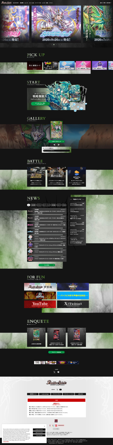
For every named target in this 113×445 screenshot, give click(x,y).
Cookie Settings (45, 394)
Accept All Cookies (39, 429)
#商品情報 (33, 205)
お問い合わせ (80, 394)
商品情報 (21, 2)
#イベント (39, 205)
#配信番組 (53, 205)
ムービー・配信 (45, 2)
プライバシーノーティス (68, 394)
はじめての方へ (16, 2)
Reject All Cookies (39, 432)
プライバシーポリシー (57, 394)
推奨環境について (33, 394)
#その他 (63, 205)
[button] (51, 45)
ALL (28, 205)
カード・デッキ (38, 2)
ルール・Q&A (31, 2)
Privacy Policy (6, 441)
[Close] (44, 426)
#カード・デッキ (46, 205)
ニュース (26, 2)
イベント (50, 2)
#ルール (58, 205)
